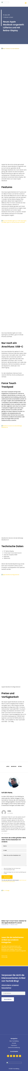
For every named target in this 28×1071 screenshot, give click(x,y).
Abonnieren (8, 999)
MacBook (13, 766)
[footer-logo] (14, 1064)
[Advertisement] (14, 740)
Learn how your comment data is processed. (13, 881)
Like (2, 833)
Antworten (7, 833)
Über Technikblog (14, 1041)
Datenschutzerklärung (14, 1047)
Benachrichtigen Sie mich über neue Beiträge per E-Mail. (15, 872)
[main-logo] (5, 2)
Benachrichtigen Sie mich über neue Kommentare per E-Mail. (12, 869)
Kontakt (14, 1043)
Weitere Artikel (4, 956)
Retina (20, 766)
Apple (7, 766)
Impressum (14, 1045)
